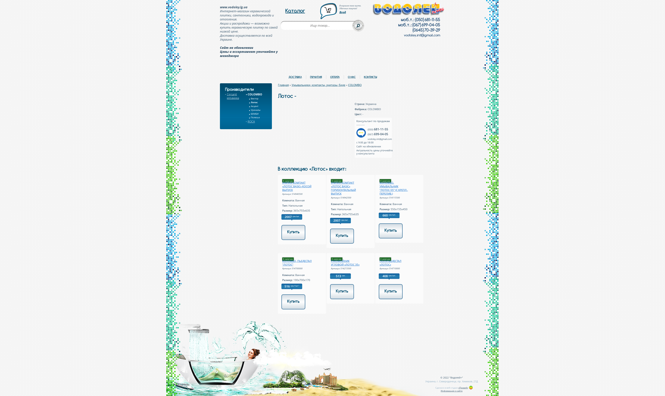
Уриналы (255, 110)
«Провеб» (463, 387)
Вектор (254, 98)
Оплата (335, 77)
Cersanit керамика (233, 96)
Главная (283, 85)
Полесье (255, 117)
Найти (358, 25)
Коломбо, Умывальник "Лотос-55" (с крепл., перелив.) (394, 188)
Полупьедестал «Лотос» (390, 262)
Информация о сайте (452, 390)
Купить (293, 231)
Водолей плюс (408, 9)
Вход (342, 12)
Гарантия (316, 77)
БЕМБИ (255, 113)
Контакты (370, 77)
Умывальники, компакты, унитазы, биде (318, 85)
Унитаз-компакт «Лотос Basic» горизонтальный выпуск (343, 188)
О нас (352, 77)
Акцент (254, 106)
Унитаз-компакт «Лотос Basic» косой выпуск (296, 186)
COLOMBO (255, 94)
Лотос (254, 102)
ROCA (251, 121)
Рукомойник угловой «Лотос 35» (345, 262)
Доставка (295, 77)
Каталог (295, 11)
